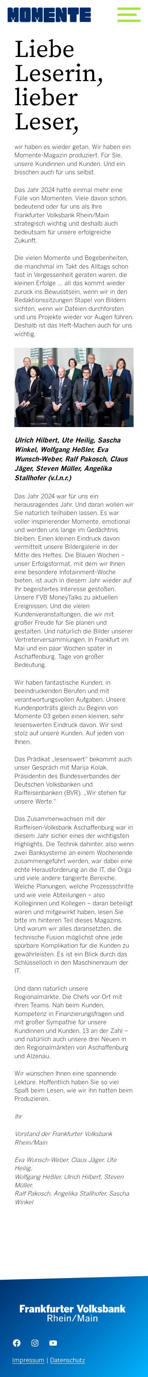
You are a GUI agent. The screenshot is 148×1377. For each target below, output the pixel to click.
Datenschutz (67, 1360)
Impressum (28, 1360)
